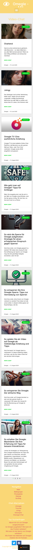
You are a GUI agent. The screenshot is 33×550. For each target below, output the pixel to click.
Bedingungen (18, 492)
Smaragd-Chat (18, 515)
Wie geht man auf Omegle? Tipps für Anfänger (12, 187)
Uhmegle (18, 506)
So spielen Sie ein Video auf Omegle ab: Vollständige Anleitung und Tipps (16, 342)
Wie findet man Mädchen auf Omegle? (18, 536)
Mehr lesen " (8, 60)
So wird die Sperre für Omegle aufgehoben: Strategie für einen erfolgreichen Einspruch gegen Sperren (15, 239)
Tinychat (18, 508)
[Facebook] (19, 543)
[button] (16, 10)
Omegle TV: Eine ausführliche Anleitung (14, 137)
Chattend (8, 44)
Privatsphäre (18, 494)
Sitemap (18, 496)
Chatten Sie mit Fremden (18, 538)
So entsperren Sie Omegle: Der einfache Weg (16, 391)
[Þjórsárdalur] (14, 543)
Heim (18, 490)
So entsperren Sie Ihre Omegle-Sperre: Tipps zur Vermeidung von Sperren (16, 292)
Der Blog (18, 498)
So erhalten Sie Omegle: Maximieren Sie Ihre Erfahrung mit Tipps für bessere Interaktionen (15, 442)
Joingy (7, 90)
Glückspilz (18, 513)
